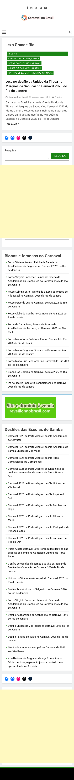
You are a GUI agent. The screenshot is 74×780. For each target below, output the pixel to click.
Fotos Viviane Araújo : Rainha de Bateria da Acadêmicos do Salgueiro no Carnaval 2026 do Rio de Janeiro (37, 266)
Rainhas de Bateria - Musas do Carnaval (30, 72)
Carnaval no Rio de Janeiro (23, 58)
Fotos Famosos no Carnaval (24, 63)
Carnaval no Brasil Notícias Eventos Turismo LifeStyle (33, 52)
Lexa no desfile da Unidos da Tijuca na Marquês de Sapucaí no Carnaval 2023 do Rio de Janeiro (36, 86)
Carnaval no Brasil (18, 97)
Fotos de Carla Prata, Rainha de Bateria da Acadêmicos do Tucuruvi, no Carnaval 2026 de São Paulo (37, 328)
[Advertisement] (37, 201)
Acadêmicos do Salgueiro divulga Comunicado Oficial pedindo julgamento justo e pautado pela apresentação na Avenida (35, 662)
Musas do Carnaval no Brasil (24, 68)
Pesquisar (11, 150)
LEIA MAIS (11, 124)
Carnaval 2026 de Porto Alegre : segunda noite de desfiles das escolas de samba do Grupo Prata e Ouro (36, 472)
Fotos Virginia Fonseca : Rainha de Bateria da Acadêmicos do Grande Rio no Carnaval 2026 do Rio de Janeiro (38, 281)
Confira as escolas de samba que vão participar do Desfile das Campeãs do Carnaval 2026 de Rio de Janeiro (37, 567)
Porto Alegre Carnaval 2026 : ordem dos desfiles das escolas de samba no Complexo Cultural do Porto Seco (38, 552)
